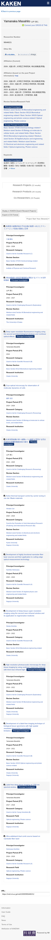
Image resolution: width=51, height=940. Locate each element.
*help (45, 25)
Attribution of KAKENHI (10, 929)
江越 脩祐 (9, 239)
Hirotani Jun (10, 509)
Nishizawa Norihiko (12, 849)
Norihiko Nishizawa (12, 570)
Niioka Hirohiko (11, 626)
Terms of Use (6, 924)
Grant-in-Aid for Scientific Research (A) (19, 584)
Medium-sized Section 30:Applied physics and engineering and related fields (23, 138)
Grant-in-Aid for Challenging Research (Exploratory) (23, 305)
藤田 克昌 (9, 398)
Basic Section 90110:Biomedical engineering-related (24, 369)
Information (5, 908)
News (3, 920)
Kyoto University (11, 543)
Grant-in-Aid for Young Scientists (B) (18, 812)
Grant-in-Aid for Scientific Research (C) (19, 254)
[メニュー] (48, 3)
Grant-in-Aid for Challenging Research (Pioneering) (23, 413)
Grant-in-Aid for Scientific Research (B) (19, 361)
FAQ (3, 916)
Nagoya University (12, 545)
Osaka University (12, 376)
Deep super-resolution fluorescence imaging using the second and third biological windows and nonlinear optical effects (25, 334)
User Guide (5, 912)
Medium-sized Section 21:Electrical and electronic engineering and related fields (24, 144)
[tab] (26, 185)
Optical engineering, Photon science (23, 147)
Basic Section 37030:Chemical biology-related (22, 128)
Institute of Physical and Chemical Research (21, 268)
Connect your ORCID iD (34, 25)
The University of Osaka (14, 322)
